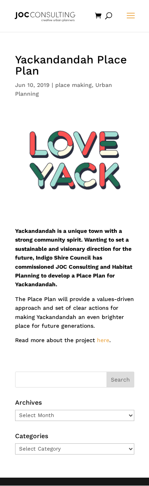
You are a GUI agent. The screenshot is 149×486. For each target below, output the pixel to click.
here (103, 340)
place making (73, 85)
